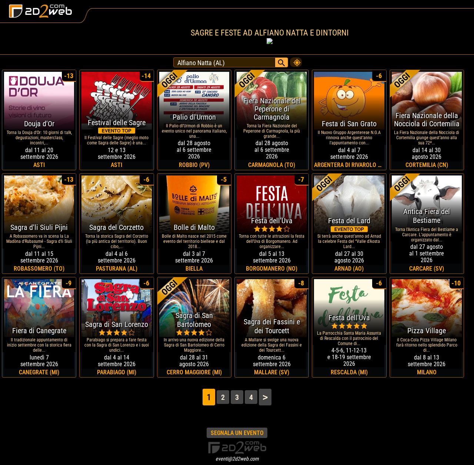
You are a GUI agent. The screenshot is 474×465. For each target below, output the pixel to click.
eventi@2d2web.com (237, 459)
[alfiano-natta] (296, 60)
